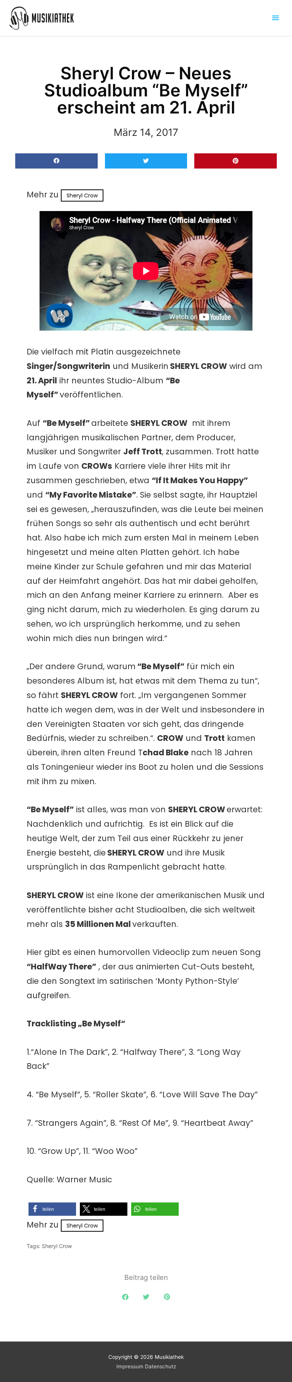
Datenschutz (160, 1366)
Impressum (129, 1366)
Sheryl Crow (82, 195)
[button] (56, 161)
